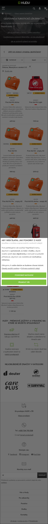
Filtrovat (12, 60)
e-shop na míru (22, 521)
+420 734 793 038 (25, 430)
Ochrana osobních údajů (30, 268)
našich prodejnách (12, 354)
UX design (13, 521)
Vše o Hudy (24, 492)
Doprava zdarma (10, 334)
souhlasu (4, 483)
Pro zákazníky (24, 498)
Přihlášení (39, 8)
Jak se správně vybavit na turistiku (24, 41)
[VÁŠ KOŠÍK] (45, 8)
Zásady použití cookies (10, 268)
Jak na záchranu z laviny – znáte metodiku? (24, 32)
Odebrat (30, 66)
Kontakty (24, 515)
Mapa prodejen (24, 415)
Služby (24, 509)
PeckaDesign (34, 521)
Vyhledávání (34, 8)
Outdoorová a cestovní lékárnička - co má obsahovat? (24, 37)
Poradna (24, 503)
